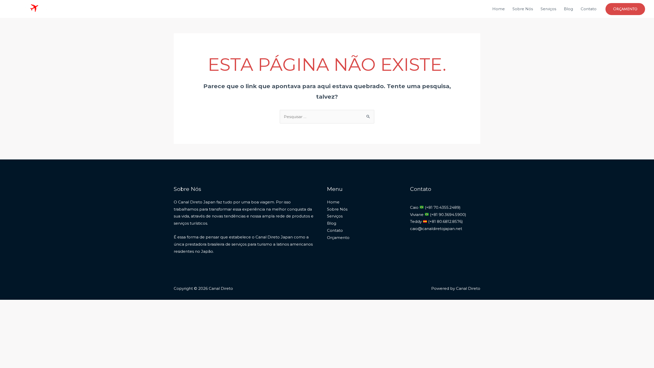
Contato (589, 8)
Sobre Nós (522, 8)
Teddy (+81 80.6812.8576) (436, 221)
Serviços (548, 8)
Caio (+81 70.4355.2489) (435, 207)
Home (498, 8)
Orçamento (338, 237)
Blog (568, 8)
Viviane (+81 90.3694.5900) (438, 214)
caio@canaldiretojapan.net (436, 228)
